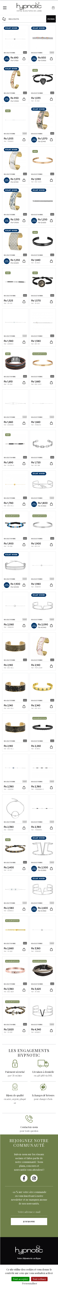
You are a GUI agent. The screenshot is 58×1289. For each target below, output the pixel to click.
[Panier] (53, 8)
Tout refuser (39, 1279)
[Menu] (5, 8)
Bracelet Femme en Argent (43, 44)
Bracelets (14, 19)
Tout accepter (20, 1279)
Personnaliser (29, 1283)
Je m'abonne (29, 1221)
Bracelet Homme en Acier (43, 85)
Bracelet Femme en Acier (15, 44)
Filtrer (51, 19)
